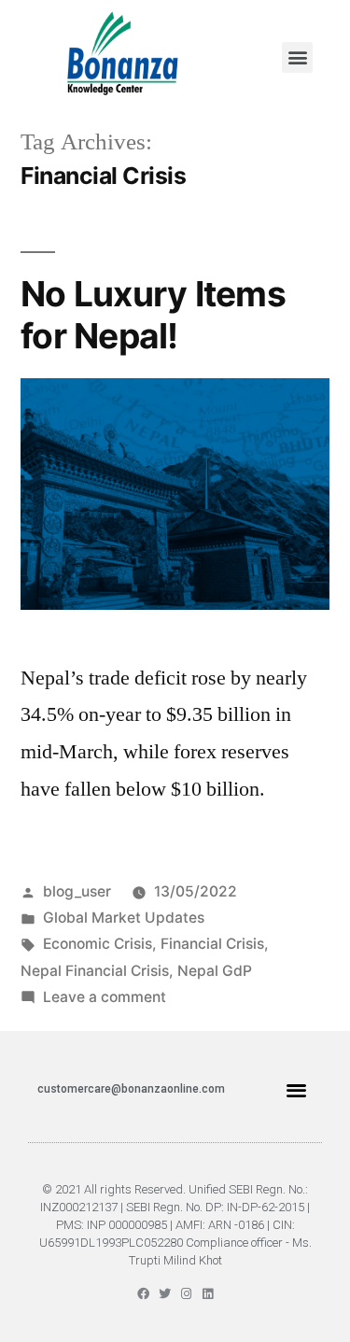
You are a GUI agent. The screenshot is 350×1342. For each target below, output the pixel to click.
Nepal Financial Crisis (95, 971)
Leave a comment (104, 997)
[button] (297, 57)
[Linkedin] (208, 1294)
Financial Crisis (212, 944)
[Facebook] (143, 1294)
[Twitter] (165, 1294)
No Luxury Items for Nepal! (153, 315)
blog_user (77, 891)
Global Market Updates (123, 917)
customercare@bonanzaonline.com (131, 1088)
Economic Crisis (97, 944)
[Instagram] (186, 1294)
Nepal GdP (214, 971)
